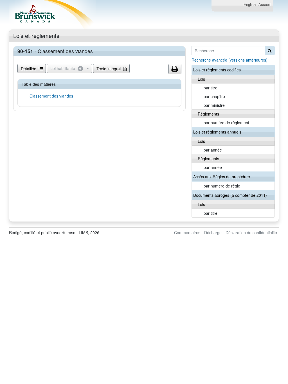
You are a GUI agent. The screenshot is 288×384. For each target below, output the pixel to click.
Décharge (213, 232)
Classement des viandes (51, 96)
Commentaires (187, 232)
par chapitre (214, 96)
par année (213, 150)
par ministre (214, 105)
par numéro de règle (222, 186)
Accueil (264, 5)
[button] (174, 69)
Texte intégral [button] (109, 68)
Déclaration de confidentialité (251, 232)
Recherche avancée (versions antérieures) (229, 60)
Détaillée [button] (29, 68)
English (250, 5)
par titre (210, 88)
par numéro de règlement (226, 122)
